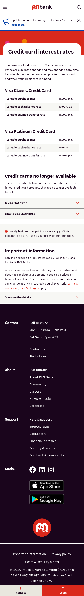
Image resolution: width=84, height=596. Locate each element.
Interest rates (39, 427)
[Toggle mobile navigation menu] (5, 7)
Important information (29, 554)
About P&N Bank (41, 377)
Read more (17, 24)
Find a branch (39, 356)
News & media (40, 399)
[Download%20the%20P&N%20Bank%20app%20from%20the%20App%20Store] (54, 485)
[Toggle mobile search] (79, 7)
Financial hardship (42, 441)
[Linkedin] (42, 470)
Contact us (37, 349)
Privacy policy (61, 554)
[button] (79, 20)
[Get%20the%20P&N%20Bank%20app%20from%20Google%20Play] (54, 499)
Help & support (40, 419)
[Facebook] (32, 470)
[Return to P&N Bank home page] (42, 7)
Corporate (36, 406)
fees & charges (29, 288)
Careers (35, 392)
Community (37, 384)
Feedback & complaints (46, 455)
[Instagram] (51, 470)
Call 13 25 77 (38, 323)
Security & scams (42, 448)
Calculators (37, 434)
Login (63, 592)
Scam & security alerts (42, 562)
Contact (21, 592)
